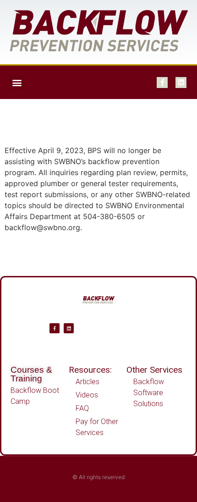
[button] (16, 82)
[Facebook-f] (162, 82)
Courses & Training (31, 374)
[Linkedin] (181, 82)
